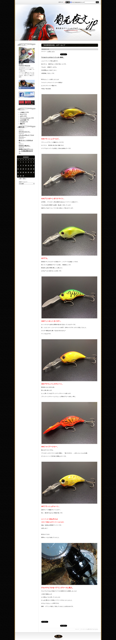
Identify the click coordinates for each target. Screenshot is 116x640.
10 (25, 165)
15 (20, 169)
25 (28, 172)
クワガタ (22, 121)
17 (25, 169)
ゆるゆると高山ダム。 (25, 145)
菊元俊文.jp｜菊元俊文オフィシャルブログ (58, 22)
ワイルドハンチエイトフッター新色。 (52, 57)
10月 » (24, 178)
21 (18, 172)
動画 (21, 123)
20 (33, 169)
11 (28, 165)
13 (33, 165)
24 (25, 172)
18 (28, 169)
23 (23, 172)
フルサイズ (69, 2)
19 (31, 169)
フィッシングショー (25, 118)
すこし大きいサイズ (67, 2)
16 (23, 169)
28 (18, 175)
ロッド (22, 114)
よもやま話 (23, 120)
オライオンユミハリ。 (25, 131)
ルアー (22, 116)
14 (18, 169)
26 (31, 172)
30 (23, 175)
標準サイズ (64, 2)
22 (20, 172)
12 (31, 165)
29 (20, 175)
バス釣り (22, 112)
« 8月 (20, 178)
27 (33, 172)
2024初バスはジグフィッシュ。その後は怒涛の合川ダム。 (26, 151)
